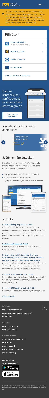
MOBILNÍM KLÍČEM (17, 52)
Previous (3, 142)
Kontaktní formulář (9, 330)
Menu (40, 4)
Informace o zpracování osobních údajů (17, 313)
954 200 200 (14, 326)
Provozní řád (7, 317)
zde (35, 23)
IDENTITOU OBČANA (20, 43)
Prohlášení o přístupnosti (12, 310)
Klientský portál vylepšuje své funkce (18, 274)
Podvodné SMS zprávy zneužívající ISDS (19, 288)
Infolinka (5, 326)
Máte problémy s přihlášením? (17, 76)
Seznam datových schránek (12, 339)
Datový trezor (7, 346)
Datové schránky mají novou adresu (17, 225)
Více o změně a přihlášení (12, 115)
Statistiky (5, 343)
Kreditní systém (8, 353)
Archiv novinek (8, 296)
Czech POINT (6, 360)
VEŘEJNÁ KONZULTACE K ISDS (15, 244)
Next (45, 142)
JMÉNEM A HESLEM (17, 60)
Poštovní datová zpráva (11, 349)
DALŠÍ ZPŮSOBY (16, 67)
